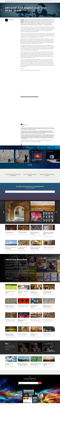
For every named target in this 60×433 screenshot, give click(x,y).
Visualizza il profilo (10, 20)
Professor (27, 96)
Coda (29, 96)
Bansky (37, 96)
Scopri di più (8, 278)
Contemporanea (23, 96)
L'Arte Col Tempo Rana (10, 4)
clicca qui (15, 1)
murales (32, 96)
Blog (6, 4)
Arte (34, 96)
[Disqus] (37, 111)
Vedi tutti (7, 349)
